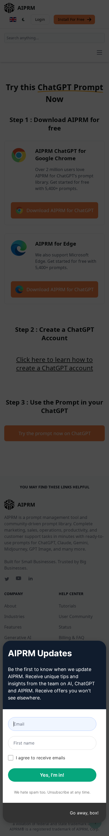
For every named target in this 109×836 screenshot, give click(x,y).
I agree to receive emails (40, 757)
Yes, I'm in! (52, 775)
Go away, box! (84, 812)
